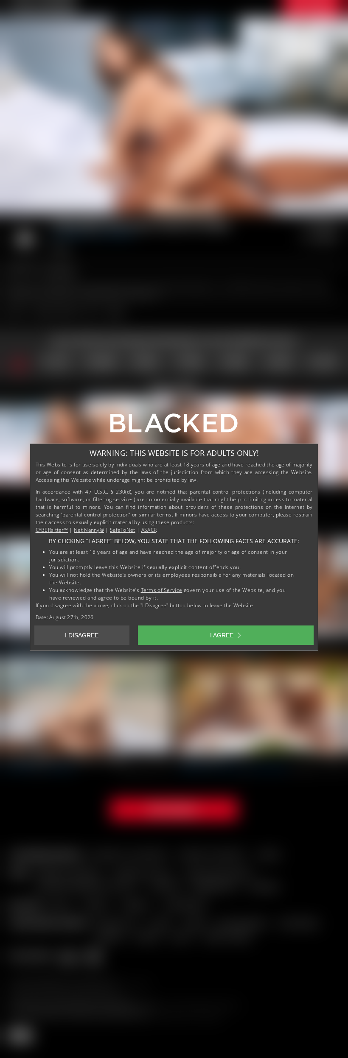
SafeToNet (122, 529)
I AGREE (221, 635)
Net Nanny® (89, 529)
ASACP (149, 529)
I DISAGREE (81, 635)
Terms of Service (161, 590)
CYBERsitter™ (52, 529)
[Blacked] (174, 426)
